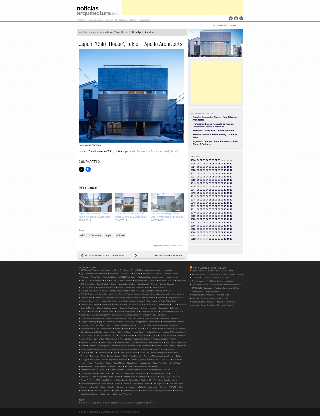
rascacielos (145, 362)
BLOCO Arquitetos (88, 294)
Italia (132, 328)
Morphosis (105, 345)
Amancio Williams (110, 276)
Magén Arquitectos (88, 338)
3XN (115, 270)
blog (133, 19)
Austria (171, 280)
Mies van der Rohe (132, 342)
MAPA (101, 338)
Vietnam (84, 390)
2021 (193, 176)
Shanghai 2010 (129, 376)
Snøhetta (176, 376)
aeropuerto (167, 270)
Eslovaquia (163, 307)
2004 (193, 232)
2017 (193, 189)
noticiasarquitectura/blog (209, 267)
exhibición (85, 314)
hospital (124, 325)
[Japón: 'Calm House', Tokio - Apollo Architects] (131, 141)
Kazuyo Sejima (124, 332)
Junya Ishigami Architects (91, 332)
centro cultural (178, 294)
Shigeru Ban (142, 376)
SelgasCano (141, 373)
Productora (99, 362)
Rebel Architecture (160, 362)
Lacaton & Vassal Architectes (174, 332)
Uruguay (163, 386)
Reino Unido (175, 362)
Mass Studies (125, 338)
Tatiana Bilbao (137, 383)
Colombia (151, 297)
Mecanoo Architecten (89, 342)
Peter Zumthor (135, 356)
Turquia (120, 386)
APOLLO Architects (91, 235)
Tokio (103, 386)
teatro (147, 383)
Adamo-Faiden (137, 270)
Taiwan (126, 383)
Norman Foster (134, 349)
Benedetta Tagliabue (127, 283)
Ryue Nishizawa (155, 369)
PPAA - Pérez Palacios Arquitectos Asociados (108, 359)
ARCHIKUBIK (86, 280)
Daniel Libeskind (129, 301)
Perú (125, 356)
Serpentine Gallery (88, 376)
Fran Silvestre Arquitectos (91, 318)
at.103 (113, 280)
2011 (193, 209)
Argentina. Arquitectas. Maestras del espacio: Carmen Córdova (217, 274)
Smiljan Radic (165, 376)
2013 (193, 202)
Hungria (140, 325)
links (100, 402)
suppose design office (89, 383)
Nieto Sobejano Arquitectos (175, 345)
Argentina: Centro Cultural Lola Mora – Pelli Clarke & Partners (215, 143)
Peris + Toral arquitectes (110, 356)
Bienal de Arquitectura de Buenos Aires (133, 287)
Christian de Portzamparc (105, 297)
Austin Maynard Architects (145, 280)
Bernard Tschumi (167, 283)
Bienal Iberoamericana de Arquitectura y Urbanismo (144, 290)
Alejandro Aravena (170, 273)
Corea (83, 301)
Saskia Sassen (105, 373)
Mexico (119, 342)
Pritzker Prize (86, 362)
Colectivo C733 (138, 297)
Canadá (145, 294)
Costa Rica (106, 301)
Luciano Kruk (165, 335)
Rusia (143, 369)
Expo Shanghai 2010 (100, 314)
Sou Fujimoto (107, 380)
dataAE (142, 301)
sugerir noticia (116, 19)
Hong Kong (114, 325)
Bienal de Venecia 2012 (111, 290)
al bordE (137, 273)
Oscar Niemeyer (158, 352)
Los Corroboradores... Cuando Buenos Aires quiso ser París (216, 284)
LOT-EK (154, 335)
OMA (115, 352)
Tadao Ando (106, 383)
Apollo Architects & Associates (146, 151)
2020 (193, 179)
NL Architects (86, 349)
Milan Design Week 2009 (153, 342)
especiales (96, 19)
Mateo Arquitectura (160, 338)
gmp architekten (105, 321)
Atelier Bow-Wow (125, 280)
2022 (193, 173)
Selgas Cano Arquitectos (124, 373)
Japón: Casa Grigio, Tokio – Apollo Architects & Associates (167, 215)
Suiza (174, 380)
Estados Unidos (131, 311)
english (145, 19)
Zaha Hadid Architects (122, 393)
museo (115, 345)
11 (228, 163)
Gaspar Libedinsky (88, 321)
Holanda (103, 325)
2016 (193, 192)
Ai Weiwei (114, 273)
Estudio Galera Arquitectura (172, 311)
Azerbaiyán (181, 280)
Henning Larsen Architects (173, 321)
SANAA (167, 369)
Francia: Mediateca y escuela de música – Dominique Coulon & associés (213, 125)
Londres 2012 (142, 335)
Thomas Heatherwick (89, 386)
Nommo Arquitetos (102, 349)
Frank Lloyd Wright (134, 318)
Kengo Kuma (138, 332)
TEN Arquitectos (159, 383)
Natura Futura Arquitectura (140, 345)
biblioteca (111, 287)
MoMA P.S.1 (93, 345)
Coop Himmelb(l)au (176, 297)
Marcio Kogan (111, 338)
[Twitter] (231, 18)
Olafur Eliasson (104, 352)
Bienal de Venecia (159, 287)
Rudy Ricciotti (132, 369)
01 (198, 160)
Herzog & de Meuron (89, 325)
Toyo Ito (111, 386)
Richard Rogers (151, 366)
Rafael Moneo (119, 362)
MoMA (83, 345)
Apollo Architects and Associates (151, 276)
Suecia (167, 380)
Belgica (113, 283)
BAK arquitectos (87, 283)
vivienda (120, 235)
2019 (193, 183)
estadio (119, 311)
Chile (83, 297)
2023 (193, 170)
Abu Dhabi (124, 270)
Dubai (174, 304)
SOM (98, 380)
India (155, 325)
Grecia (131, 321)
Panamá (84, 356)
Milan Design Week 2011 (176, 342)
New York (158, 345)
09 (222, 163)
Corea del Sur (94, 301)
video (180, 386)
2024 (193, 166)
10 (225, 163)
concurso (161, 297)
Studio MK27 (146, 380)
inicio (82, 19)
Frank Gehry (118, 318)
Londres (131, 335)
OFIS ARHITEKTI (88, 352)
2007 (193, 222)
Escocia (143, 307)
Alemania (84, 276)
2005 (193, 229)
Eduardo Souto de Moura (107, 307)
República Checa (115, 366)
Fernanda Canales (131, 314)
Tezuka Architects (176, 383)
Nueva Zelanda (159, 349)
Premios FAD (178, 359)
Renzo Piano (100, 366)
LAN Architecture (88, 335)
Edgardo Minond (87, 307)
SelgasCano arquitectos (158, 373)
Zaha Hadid (105, 393)
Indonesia (164, 325)
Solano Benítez (87, 380)
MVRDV (123, 345)
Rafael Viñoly (132, 362)
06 (213, 160)
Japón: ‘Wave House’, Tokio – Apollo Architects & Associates (94, 215)
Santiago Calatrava (88, 373)
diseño (116, 304)
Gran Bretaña (120, 321)
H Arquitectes (154, 321)
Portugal (84, 359)
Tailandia (117, 383)
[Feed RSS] (241, 18)
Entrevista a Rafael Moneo (169, 255)
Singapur (153, 376)
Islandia (118, 328)
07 (216, 160)
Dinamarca (106, 304)
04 (207, 160)
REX (126, 366)
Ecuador (182, 304)
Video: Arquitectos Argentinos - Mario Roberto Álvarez (213, 301)
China (90, 297)
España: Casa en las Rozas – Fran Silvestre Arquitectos (214, 118)
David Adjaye (152, 301)
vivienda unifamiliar (130, 390)
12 (231, 163)
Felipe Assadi (116, 314)
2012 (193, 206)
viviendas (144, 390)
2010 (193, 212)
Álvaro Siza (95, 276)
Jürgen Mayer (110, 332)
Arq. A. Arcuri (122, 411)
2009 (193, 216)
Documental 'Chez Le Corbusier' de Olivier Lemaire (212, 270)
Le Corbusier (102, 335)
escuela (153, 307)
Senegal (174, 373)
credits (134, 411)
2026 (193, 160)
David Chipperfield (168, 301)
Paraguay (94, 356)
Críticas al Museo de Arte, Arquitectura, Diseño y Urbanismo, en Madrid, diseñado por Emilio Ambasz (106, 255)
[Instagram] (236, 18)
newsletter (138, 402)
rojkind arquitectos (117, 369)
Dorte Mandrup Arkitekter (158, 304)
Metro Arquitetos (107, 342)
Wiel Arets (179, 390)
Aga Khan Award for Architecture (94, 273)
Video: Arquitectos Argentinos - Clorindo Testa (210, 294)
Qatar (108, 362)
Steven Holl (133, 380)
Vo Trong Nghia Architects (161, 390)
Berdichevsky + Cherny (147, 283)
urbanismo (152, 386)
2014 (193, 199)
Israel (126, 328)
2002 (193, 238)
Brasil (121, 294)
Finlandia (145, 314)
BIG (169, 290)
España (84, 311)
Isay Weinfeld (106, 328)
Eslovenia (174, 307)
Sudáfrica (158, 380)
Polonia (179, 356)
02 (201, 160)
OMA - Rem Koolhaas (128, 352)
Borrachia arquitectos (107, 294)
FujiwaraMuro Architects (169, 318)
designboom (171, 151)
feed (154, 402)
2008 (193, 219)
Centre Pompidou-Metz (160, 294)
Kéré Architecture (153, 332)
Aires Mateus (125, 273)
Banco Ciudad (102, 283)
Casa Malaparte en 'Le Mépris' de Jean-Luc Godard (213, 281)
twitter (146, 402)
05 (210, 160)
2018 (193, 186)
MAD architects (179, 335)
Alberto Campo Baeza (152, 273)
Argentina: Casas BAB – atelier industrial (213, 130)
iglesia (148, 325)
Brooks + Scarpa (133, 294)
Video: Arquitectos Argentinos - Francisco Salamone (213, 305)
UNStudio (142, 386)
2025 (193, 163)
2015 (193, 196)
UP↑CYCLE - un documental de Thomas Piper (210, 277)
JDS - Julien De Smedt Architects (158, 328)
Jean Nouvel (179, 328)
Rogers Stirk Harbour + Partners (94, 369)
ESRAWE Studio (107, 311)
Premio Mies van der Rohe (159, 359)
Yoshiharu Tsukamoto (89, 393)
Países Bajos (173, 352)
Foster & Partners (159, 314)
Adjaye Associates (152, 270)
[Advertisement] (182, 7)
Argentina (98, 280)
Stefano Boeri (121, 380)
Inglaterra (174, 325)
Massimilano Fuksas (142, 338)
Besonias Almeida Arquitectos (93, 287)
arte (106, 280)
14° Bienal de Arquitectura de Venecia (96, 270)
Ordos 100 (144, 352)
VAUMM (172, 386)
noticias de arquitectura (91, 32)
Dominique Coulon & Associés (134, 304)
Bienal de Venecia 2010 (90, 290)
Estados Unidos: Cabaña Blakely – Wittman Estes (214, 136)
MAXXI (173, 338)
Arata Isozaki (172, 276)
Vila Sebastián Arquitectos (100, 390)
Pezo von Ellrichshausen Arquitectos (159, 356)
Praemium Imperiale (138, 359)
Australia (162, 280)
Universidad (130, 386)
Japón (109, 235)
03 (204, 160)
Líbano (113, 335)
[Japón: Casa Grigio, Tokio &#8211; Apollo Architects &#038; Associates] (167, 202)
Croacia (117, 301)
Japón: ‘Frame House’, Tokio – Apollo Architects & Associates (131, 215)
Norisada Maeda (119, 349)
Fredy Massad (150, 318)
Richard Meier (136, 366)
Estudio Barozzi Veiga (149, 311)
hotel (132, 325)
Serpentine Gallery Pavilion (109, 376)
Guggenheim (141, 321)
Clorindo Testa (124, 297)
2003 (193, 235)
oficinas (171, 349)
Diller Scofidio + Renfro (90, 304)
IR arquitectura (87, 328)
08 (219, 160)
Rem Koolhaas (87, 366)
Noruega (146, 349)
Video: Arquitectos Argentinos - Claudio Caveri (210, 298)
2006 (193, 225)
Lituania (122, 335)
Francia (107, 318)
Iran (97, 328)
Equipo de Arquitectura (129, 307)
